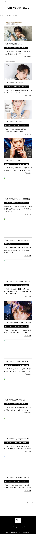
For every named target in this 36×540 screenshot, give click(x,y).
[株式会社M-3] (4, 2)
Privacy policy (22, 527)
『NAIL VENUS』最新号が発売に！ (14, 400)
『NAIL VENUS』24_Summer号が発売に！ (17, 240)
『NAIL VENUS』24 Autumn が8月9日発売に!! (18, 199)
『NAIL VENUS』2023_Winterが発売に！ (16, 477)
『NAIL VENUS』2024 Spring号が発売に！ (17, 281)
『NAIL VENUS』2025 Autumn (13, 44)
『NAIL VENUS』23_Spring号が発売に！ (16, 439)
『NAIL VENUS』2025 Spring (13, 121)
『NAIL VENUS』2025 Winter (13, 160)
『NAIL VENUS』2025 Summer (13, 83)
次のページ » (30, 502)
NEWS (15, 48)
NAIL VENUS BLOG (22, 48)
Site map (14, 527)
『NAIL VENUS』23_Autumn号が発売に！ (17, 361)
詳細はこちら (27, 56)
